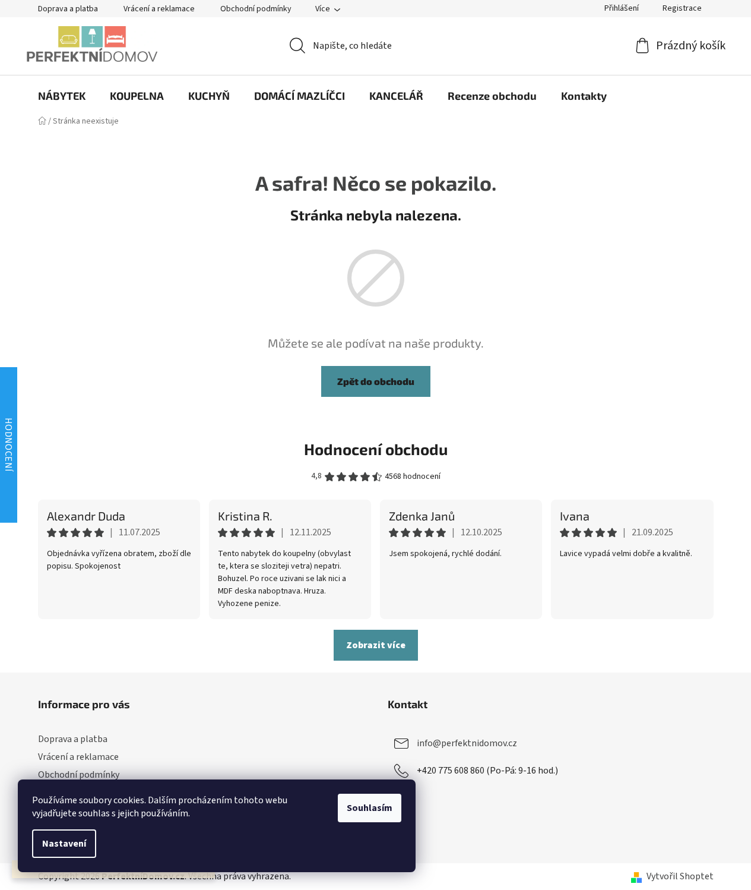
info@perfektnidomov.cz (467, 743)
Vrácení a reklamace (159, 9)
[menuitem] (61, 95)
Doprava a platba (68, 9)
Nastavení (64, 843)
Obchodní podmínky (255, 9)
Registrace (682, 8)
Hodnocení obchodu (376, 449)
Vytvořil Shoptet (680, 876)
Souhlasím (369, 808)
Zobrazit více (375, 645)
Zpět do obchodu (375, 381)
